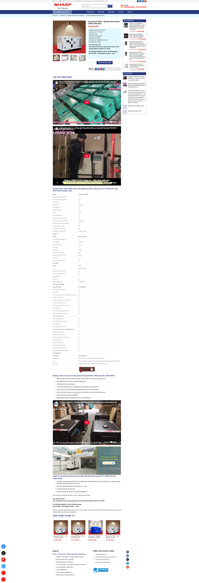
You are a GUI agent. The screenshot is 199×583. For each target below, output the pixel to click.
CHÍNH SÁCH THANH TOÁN (134, 111)
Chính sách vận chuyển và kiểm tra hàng (105, 557)
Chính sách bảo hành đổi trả (103, 559)
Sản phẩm (111, 12)
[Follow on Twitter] (143, 1)
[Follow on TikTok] (127, 559)
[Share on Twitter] (98, 69)
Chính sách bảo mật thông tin (103, 562)
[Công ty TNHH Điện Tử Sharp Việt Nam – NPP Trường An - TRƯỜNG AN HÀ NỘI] (66, 6)
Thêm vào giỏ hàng (104, 62)
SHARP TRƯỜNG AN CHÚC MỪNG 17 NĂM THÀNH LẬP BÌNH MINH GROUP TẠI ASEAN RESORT (137, 85)
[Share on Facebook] (96, 69)
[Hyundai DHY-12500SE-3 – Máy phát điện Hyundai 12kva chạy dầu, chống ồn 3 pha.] (95, 527)
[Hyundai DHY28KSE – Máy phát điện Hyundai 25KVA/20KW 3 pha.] (78, 527)
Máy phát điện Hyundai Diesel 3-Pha (95, 15)
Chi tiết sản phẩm (62, 77)
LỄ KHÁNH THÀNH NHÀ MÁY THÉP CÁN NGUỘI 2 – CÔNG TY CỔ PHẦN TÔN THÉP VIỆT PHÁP (136, 78)
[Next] (83, 37)
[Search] (110, 6)
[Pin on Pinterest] (101, 69)
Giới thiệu (101, 12)
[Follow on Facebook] (138, 1)
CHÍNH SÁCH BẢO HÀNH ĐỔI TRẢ (136, 106)
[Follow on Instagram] (140, 1)
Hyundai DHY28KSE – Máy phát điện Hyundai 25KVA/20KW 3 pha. (77, 536)
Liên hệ (129, 12)
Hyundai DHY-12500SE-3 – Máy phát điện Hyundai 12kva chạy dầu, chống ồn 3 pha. (95, 536)
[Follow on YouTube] (145, 1)
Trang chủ (90, 12)
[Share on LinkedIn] (103, 69)
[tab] (62, 77)
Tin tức (120, 12)
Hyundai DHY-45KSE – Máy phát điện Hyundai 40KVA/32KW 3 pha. (60, 536)
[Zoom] (54, 51)
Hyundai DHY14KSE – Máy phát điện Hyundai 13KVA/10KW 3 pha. (112, 536)
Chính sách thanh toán (101, 554)
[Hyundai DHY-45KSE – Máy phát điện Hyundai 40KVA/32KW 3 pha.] (61, 527)
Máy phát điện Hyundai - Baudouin (76, 15)
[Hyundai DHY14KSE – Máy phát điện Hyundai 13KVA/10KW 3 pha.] (113, 527)
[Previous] (55, 37)
